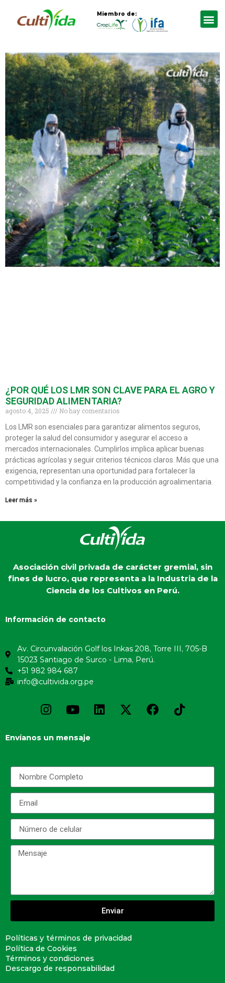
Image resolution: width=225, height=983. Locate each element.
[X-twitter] (126, 710)
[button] (209, 19)
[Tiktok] (179, 710)
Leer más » (21, 500)
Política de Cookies (41, 948)
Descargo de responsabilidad (60, 968)
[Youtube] (73, 710)
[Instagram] (46, 710)
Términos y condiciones (49, 958)
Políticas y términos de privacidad (68, 938)
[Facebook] (153, 710)
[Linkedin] (99, 710)
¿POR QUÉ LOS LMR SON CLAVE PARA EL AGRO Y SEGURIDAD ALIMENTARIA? (110, 396)
